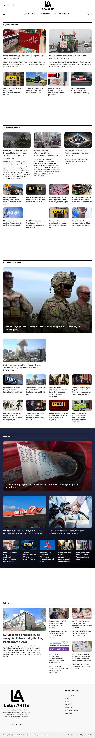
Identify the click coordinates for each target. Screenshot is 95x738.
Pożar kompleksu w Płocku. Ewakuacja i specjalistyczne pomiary (80, 90)
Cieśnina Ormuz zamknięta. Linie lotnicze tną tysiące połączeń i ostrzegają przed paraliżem (58, 392)
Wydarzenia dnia (10, 24)
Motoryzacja (64, 14)
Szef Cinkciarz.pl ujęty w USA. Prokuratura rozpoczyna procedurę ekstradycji (35, 224)
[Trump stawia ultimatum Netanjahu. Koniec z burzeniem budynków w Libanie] (36, 405)
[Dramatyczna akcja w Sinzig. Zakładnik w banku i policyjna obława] (13, 379)
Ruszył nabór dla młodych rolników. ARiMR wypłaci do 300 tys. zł (68, 57)
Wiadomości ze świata (49, 14)
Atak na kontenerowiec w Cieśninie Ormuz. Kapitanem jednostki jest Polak (35, 391)
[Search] (91, 14)
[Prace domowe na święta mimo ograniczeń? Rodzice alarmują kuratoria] (59, 613)
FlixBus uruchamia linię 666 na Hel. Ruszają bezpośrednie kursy (34, 90)
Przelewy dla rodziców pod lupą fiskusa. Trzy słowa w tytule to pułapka (58, 200)
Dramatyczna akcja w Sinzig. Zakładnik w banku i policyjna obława (12, 390)
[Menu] (4, 14)
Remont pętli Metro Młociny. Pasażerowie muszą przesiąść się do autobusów (12, 201)
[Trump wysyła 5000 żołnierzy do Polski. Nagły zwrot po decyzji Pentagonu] (47, 300)
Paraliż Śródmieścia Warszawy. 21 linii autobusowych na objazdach (47, 153)
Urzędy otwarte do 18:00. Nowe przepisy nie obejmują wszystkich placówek (58, 91)
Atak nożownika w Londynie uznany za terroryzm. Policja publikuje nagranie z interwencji (79, 417)
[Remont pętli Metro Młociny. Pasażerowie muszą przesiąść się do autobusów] (13, 189)
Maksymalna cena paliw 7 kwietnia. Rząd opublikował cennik (83, 556)
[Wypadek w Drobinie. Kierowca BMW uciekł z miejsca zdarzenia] (29, 545)
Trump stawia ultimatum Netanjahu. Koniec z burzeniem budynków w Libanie (35, 416)
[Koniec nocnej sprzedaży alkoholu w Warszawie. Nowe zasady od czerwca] (82, 189)
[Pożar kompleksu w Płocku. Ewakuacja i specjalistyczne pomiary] (81, 79)
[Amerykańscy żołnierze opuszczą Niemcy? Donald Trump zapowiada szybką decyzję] (13, 405)
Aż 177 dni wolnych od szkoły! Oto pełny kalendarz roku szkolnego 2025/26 (82, 624)
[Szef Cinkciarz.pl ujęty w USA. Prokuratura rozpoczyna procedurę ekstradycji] (36, 212)
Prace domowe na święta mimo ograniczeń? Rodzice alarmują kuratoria (58, 624)
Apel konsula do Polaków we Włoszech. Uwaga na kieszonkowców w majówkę (58, 416)
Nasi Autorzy (69, 704)
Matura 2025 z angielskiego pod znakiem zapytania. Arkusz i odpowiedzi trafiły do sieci (56, 658)
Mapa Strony (69, 707)
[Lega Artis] (47, 5)
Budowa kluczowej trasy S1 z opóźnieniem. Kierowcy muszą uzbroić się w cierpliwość (10, 557)
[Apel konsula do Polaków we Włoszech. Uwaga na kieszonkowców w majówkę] (59, 405)
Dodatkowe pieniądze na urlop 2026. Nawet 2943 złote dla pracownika (35, 200)
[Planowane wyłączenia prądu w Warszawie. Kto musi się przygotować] (13, 212)
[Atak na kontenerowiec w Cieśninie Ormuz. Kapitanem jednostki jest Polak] (36, 379)
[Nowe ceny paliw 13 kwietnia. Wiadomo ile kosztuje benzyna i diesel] (47, 545)
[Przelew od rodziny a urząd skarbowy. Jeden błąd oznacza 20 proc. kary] (59, 212)
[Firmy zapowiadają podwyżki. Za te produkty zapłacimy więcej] (24, 41)
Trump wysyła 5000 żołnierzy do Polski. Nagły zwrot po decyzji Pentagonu (43, 328)
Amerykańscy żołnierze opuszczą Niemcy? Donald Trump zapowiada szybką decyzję (13, 416)
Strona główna (69, 695)
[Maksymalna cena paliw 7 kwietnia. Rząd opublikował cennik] (84, 545)
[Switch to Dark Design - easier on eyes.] (88, 14)
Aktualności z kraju (31, 14)
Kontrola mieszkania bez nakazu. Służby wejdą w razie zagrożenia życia (81, 223)
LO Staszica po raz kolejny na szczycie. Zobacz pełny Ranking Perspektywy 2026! (23, 638)
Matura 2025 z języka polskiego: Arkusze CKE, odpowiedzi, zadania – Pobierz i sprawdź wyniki (81, 657)
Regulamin (68, 713)
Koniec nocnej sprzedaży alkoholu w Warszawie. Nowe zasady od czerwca (82, 200)
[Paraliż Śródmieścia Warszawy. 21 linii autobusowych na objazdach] (47, 140)
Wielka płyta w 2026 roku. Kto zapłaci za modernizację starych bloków (13, 91)
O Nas (67, 698)
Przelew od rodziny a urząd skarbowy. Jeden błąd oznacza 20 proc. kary (58, 224)
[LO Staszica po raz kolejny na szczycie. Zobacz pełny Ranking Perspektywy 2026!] (24, 619)
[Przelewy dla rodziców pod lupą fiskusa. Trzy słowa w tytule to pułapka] (59, 189)
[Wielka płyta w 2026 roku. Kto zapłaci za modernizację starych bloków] (13, 79)
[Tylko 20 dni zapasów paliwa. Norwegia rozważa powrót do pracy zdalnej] (70, 512)
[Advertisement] (47, 111)
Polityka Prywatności (71, 710)
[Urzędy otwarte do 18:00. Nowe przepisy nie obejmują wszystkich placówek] (58, 79)
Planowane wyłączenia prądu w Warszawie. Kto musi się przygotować (12, 223)
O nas (76, 735)
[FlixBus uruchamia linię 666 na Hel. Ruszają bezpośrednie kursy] (36, 79)
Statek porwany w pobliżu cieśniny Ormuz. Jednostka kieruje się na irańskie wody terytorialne (22, 367)
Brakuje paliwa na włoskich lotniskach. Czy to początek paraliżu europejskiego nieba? (64, 557)
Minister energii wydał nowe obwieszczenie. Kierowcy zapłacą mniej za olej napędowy (43, 485)
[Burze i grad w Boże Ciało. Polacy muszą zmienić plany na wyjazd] (78, 140)
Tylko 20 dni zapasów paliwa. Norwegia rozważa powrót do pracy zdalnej (66, 532)
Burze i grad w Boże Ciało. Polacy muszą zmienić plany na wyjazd (77, 153)
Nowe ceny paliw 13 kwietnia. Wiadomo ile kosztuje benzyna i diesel (47, 557)
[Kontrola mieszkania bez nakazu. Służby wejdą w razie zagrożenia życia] (82, 212)
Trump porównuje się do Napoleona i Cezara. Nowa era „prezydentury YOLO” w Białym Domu (81, 391)
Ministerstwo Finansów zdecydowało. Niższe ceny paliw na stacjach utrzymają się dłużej (23, 532)
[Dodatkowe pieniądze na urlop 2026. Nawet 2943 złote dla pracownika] (36, 189)
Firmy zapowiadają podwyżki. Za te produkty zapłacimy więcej (23, 57)
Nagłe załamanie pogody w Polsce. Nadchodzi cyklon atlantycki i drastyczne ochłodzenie (15, 154)
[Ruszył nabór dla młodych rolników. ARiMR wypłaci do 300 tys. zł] (70, 41)
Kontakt (67, 701)
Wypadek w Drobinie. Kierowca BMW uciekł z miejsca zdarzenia (28, 556)
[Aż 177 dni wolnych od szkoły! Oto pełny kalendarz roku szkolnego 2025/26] (82, 613)
